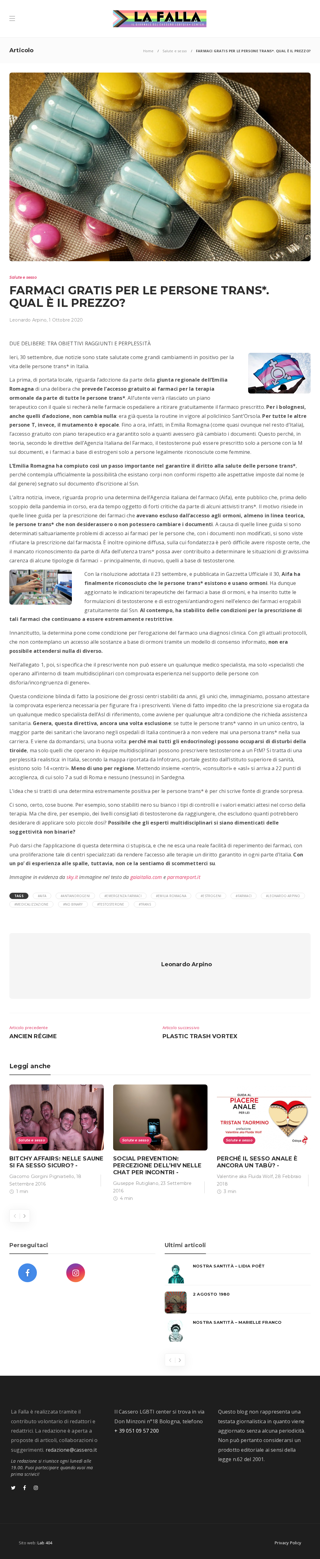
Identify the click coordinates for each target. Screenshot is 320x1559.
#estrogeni (211, 896)
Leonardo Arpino (28, 320)
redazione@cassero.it (71, 1449)
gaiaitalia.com (146, 877)
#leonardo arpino (283, 896)
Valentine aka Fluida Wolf (245, 1176)
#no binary (73, 904)
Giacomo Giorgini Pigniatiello (41, 1176)
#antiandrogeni (75, 896)
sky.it (72, 877)
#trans (145, 904)
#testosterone (110, 904)
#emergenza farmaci (123, 896)
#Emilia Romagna (171, 896)
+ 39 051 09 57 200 (136, 1430)
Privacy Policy (288, 1543)
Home (148, 50)
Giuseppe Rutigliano (135, 1183)
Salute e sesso (174, 50)
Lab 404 (45, 1543)
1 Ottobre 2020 (66, 320)
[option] (56, 1141)
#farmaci (244, 896)
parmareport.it (183, 877)
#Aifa (42, 896)
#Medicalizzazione (31, 904)
